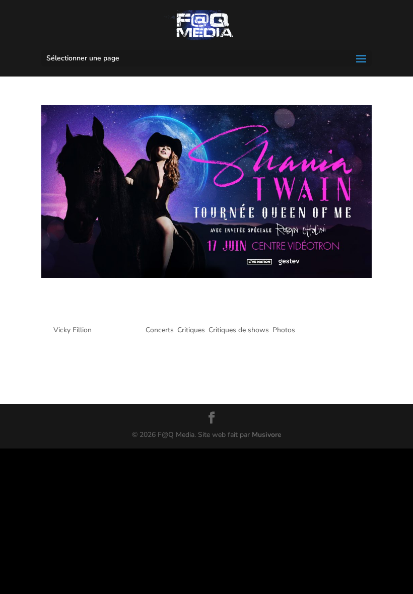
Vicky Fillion (72, 330)
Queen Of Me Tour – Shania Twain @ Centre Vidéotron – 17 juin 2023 (203, 305)
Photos (283, 330)
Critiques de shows (239, 330)
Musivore (267, 434)
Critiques (191, 330)
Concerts (160, 330)
